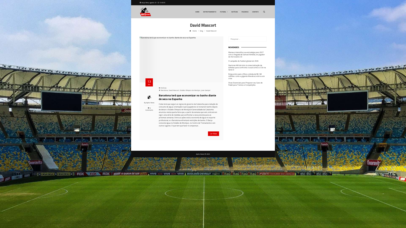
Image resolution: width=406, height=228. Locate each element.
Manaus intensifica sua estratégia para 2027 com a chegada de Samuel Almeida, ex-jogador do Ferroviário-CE (246, 54)
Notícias (164, 88)
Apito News (150, 103)
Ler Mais (213, 133)
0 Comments (149, 109)
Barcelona (164, 90)
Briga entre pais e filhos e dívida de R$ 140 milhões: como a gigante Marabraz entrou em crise (246, 76)
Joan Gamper (205, 90)
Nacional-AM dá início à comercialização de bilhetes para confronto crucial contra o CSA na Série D (247, 67)
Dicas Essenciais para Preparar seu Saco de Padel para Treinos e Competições (245, 84)
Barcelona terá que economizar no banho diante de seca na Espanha (187, 97)
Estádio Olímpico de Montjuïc (190, 90)
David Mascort (174, 90)
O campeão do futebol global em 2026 (243, 61)
